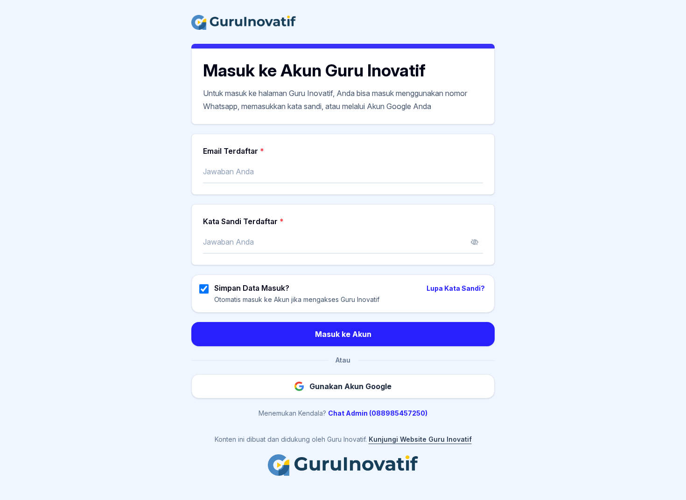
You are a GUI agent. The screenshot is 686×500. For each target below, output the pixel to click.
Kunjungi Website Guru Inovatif (420, 439)
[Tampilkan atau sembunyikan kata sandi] (474, 242)
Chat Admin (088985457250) (377, 413)
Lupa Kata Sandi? (456, 288)
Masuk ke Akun (343, 334)
